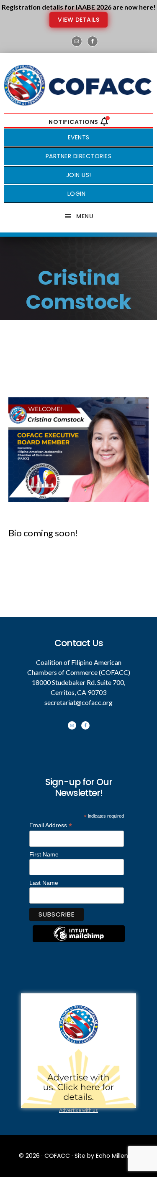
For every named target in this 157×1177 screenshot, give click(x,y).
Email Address (50, 825)
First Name (44, 854)
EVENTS (79, 137)
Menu (84, 216)
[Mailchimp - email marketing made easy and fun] (79, 940)
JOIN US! (78, 175)
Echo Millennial (117, 1156)
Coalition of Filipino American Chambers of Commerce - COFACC (78, 85)
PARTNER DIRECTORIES (79, 156)
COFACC (57, 1156)
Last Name (43, 882)
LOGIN (76, 193)
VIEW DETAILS (78, 19)
